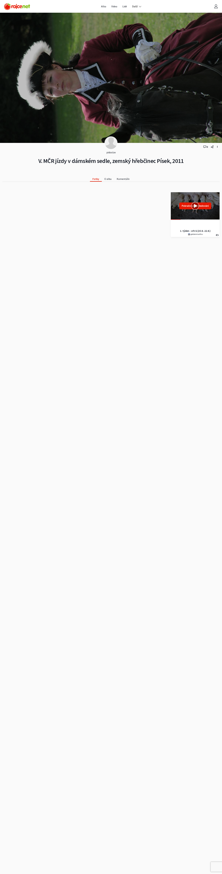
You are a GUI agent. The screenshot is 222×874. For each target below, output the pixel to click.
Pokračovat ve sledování (195, 205)
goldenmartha (196, 234)
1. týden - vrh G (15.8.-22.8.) (195, 230)
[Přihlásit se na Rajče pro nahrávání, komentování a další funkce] (216, 6)
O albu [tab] (107, 178)
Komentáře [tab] (123, 178)
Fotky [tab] (95, 178)
